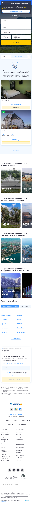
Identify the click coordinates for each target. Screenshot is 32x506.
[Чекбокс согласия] (3, 373)
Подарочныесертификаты (4, 440)
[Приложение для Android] (16, 409)
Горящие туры (5, 434)
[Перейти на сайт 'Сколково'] (24, 477)
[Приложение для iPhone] (11, 409)
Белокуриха (21, 332)
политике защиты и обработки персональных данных (16, 374)
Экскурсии (4, 437)
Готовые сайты (5, 460)
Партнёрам (19, 457)
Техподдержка (22, 424)
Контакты (18, 442)
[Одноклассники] (18, 470)
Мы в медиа (19, 439)
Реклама (18, 460)
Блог (2, 443)
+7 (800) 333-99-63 (7, 363)
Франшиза (19, 450)
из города (24, 306)
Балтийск (20, 328)
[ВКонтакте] (14, 470)
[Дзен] (22, 470)
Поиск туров (4, 432)
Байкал (19, 324)
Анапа (19, 319)
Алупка (19, 315)
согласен (8, 372)
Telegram (16, 363)
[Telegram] (9, 470)
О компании (19, 432)
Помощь (10, 424)
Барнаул (4, 332)
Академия (18, 452)
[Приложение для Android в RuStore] (20, 409)
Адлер (19, 311)
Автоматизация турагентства (5, 457)
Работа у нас (19, 437)
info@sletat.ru (26, 420)
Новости (18, 434)
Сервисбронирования (5, 450)
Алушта (4, 319)
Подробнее (3, 501)
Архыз (3, 324)
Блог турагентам (20, 455)
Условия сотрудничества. (11, 496)
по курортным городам (10, 306)
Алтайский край (6, 315)
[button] (16, 21)
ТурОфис (3, 454)
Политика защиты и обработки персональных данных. (14, 496)
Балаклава (4, 328)
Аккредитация (20, 444)
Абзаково (4, 311)
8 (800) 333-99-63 (16, 414)
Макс (21, 363)
